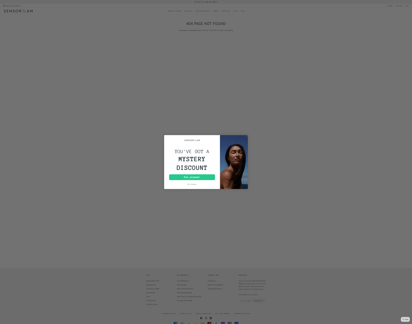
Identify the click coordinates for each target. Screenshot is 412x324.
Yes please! (192, 177)
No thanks (192, 184)
